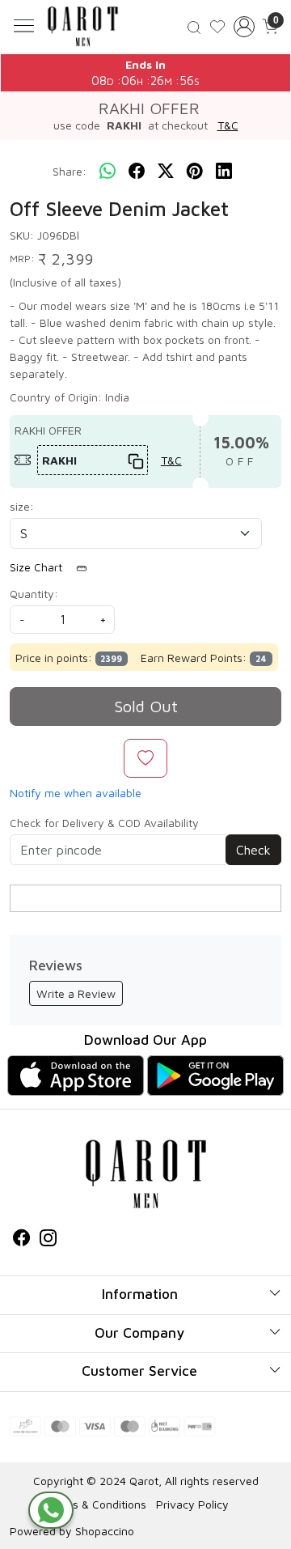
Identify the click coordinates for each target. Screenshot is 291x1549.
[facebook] (136, 171)
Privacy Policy (192, 1504)
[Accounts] (244, 26)
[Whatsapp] (107, 171)
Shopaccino (104, 1531)
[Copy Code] (133, 460)
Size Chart (37, 567)
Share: (69, 171)
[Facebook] (21, 1240)
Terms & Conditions (96, 1504)
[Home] (82, 26)
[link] (194, 26)
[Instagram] (48, 1240)
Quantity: (34, 594)
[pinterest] (194, 171)
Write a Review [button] (76, 993)
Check (253, 849)
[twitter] (165, 171)
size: (22, 506)
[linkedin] (223, 171)
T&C (227, 125)
